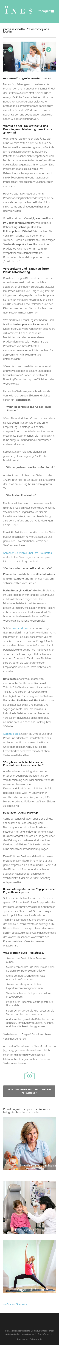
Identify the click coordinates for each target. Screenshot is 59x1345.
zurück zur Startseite (15, 1304)
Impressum (22, 1339)
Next (48, 49)
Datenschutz (36, 1339)
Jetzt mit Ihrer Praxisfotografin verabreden (29, 1091)
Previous (10, 49)
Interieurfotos (20, 628)
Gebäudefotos (11, 733)
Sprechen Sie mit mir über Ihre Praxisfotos (27, 552)
